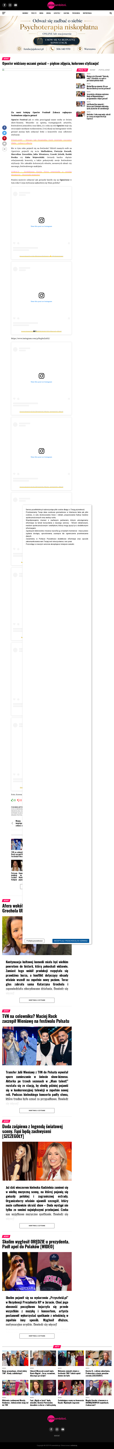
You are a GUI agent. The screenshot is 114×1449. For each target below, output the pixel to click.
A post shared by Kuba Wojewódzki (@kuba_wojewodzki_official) (41, 411)
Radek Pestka (17, 815)
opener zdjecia (18, 813)
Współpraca (87, 13)
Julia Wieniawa (18, 809)
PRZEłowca (76, 13)
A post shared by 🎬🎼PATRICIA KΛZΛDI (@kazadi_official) (41, 331)
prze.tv (33, 13)
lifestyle (57, 13)
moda (41, 13)
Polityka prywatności (34, 941)
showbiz (25, 13)
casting (66, 13)
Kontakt (57, 1435)
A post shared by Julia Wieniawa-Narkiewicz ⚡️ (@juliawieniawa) (41, 256)
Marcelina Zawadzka (20, 811)
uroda (48, 13)
